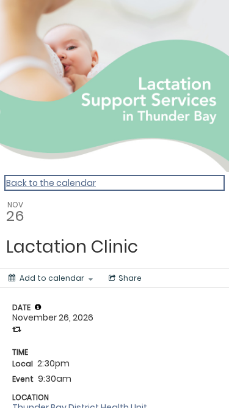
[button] (38, 307)
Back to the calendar (51, 183)
